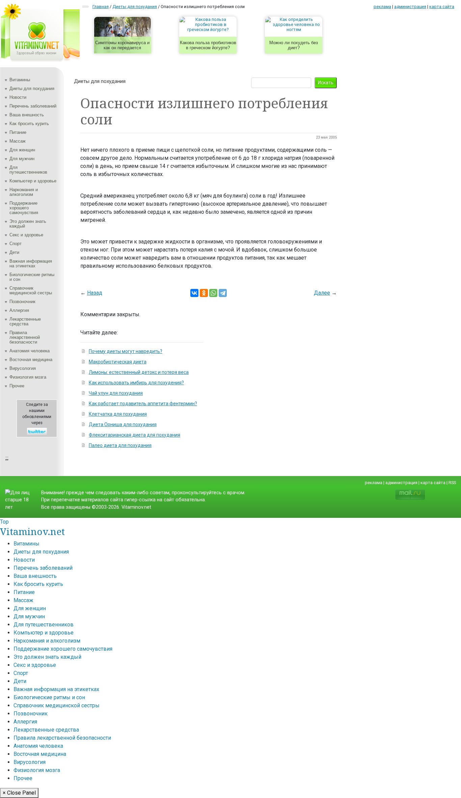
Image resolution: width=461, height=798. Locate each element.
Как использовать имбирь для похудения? (136, 382)
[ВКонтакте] (194, 293)
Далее (322, 293)
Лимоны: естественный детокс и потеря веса (139, 372)
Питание (17, 132)
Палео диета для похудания (120, 445)
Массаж (17, 141)
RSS (452, 482)
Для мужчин (21, 158)
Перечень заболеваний (32, 106)
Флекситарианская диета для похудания (134, 435)
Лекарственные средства (25, 321)
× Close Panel (19, 793)
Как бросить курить (29, 123)
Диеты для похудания (31, 88)
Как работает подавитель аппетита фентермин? (143, 403)
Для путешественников (28, 170)
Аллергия (19, 310)
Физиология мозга (27, 377)
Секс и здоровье (26, 234)
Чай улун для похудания (116, 393)
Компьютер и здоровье (32, 180)
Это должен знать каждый (27, 224)
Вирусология (22, 368)
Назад (94, 293)
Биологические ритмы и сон (31, 277)
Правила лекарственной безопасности (24, 337)
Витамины (19, 79)
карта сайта (441, 6)
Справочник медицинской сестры (30, 290)
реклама (382, 6)
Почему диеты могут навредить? (125, 351)
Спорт (15, 243)
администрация (410, 6)
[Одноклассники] (204, 293)
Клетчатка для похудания (118, 414)
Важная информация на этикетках (30, 263)
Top (4, 522)
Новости (17, 97)
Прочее (16, 385)
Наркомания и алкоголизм (23, 192)
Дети (14, 252)
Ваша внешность (26, 114)
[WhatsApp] (213, 293)
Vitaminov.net (32, 531)
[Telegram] (223, 293)
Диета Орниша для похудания (123, 424)
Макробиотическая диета (117, 361)
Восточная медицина (30, 359)
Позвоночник (22, 301)
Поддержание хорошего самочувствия (23, 208)
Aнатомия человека (29, 350)
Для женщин (22, 149)
